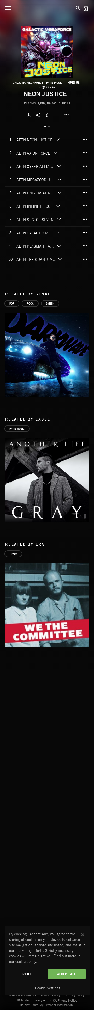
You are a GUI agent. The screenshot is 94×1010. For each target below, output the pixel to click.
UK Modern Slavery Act (32, 1000)
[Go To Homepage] (47, 7)
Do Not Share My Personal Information (46, 1005)
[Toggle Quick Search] (78, 8)
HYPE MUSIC (54, 82)
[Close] (83, 934)
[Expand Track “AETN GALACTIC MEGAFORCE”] (60, 232)
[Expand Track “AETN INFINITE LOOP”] (58, 206)
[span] (34, 140)
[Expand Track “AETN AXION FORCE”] (55, 153)
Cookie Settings (47, 988)
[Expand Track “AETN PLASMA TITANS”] (59, 246)
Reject (28, 974)
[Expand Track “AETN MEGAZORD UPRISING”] (60, 179)
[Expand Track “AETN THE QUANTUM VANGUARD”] (60, 259)
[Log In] (85, 8)
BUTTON (66, 115)
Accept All (66, 974)
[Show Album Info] (47, 115)
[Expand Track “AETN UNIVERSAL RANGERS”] (60, 192)
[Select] (57, 115)
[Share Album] (38, 115)
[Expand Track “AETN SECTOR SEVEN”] (59, 219)
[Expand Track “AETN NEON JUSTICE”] (57, 139)
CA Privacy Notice (65, 1000)
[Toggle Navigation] (8, 8)
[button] (47, 52)
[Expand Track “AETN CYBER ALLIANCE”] (59, 166)
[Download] (29, 115)
